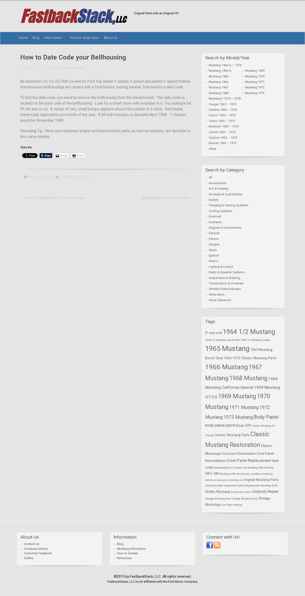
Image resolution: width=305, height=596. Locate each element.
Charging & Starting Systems (228, 205)
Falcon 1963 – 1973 (222, 115)
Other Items (216, 294)
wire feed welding (231, 504)
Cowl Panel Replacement (249, 460)
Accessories (217, 183)
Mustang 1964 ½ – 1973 (225, 65)
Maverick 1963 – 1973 (224, 126)
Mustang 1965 (218, 76)
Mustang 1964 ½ (220, 70)
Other (212, 149)
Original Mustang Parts (261, 480)
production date (214, 485)
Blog (120, 544)
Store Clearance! (220, 300)
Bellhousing (69, 177)
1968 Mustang (248, 378)
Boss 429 (243, 425)
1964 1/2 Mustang (249, 332)
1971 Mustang (244, 407)
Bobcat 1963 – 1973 (222, 143)
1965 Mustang (227, 348)
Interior (213, 261)
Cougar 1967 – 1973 (222, 104)
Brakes (213, 200)
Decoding (46, 177)
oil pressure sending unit (228, 480)
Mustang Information (131, 549)
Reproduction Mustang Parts (261, 485)
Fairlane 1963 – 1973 (223, 109)
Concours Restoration (238, 453)
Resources (124, 558)
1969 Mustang (237, 396)
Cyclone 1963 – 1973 (223, 137)
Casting (34, 177)
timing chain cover (241, 492)
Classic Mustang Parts (232, 435)
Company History (36, 549)
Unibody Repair (265, 491)
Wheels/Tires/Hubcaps (225, 289)
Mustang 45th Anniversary (235, 473)
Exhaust (214, 233)
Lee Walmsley (75, 68)
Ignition (214, 255)
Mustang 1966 (218, 82)
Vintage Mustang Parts (244, 498)
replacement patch (233, 485)
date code (84, 177)
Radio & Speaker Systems (226, 272)
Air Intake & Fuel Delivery (225, 194)
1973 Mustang (238, 417)
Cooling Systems (220, 211)
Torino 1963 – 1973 (222, 121)
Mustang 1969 (254, 70)
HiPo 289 (212, 473)
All (210, 177)
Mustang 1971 (254, 82)
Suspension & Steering (224, 278)
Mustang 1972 (254, 87)
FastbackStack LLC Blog (227, 467)
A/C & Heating (218, 188)
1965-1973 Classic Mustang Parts (250, 358)
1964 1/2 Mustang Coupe (255, 340)
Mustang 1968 (218, 93)
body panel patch (220, 425)
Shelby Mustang (217, 492)
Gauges (214, 244)
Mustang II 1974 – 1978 (225, 98)
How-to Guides (127, 553)
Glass (213, 250)
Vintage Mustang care (218, 498)
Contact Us (31, 544)
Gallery (28, 558)
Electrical (215, 216)
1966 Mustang (226, 367)
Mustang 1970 (254, 76)
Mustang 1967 (218, 87)
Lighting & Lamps (221, 266)
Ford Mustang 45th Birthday (258, 467)
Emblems (215, 222)
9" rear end (213, 333)
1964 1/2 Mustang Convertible (222, 340)
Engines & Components (225, 227)
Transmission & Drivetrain (226, 283)
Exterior (214, 239)
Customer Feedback (38, 553)
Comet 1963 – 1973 (222, 132)
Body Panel (266, 417)
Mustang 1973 (254, 93)
